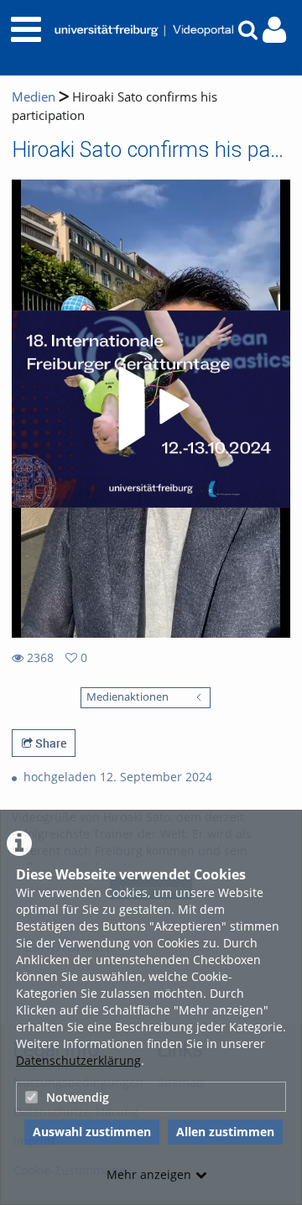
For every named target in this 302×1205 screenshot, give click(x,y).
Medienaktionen (127, 697)
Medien (33, 97)
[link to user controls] (274, 29)
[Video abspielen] (151, 409)
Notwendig (77, 1097)
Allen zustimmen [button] (225, 1132)
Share (49, 743)
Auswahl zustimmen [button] (92, 1132)
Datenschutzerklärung (78, 1060)
